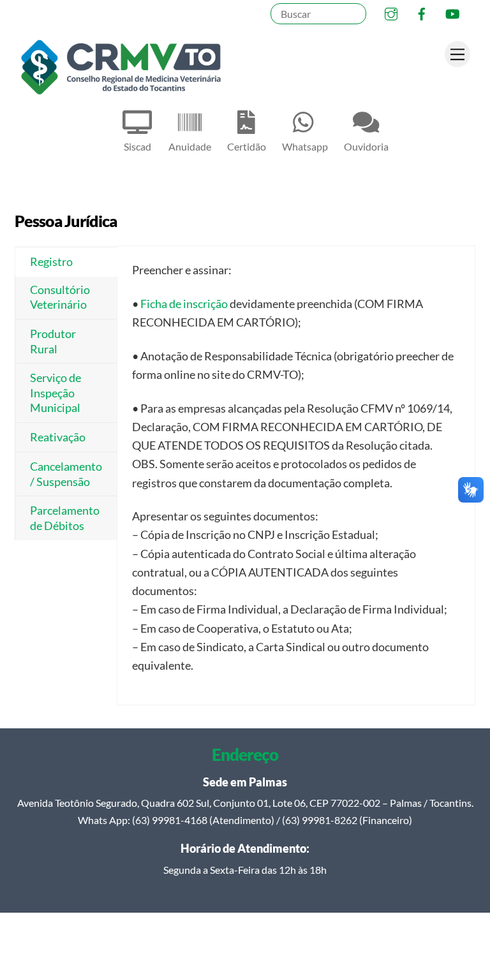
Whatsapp (305, 146)
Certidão (246, 146)
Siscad (137, 146)
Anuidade (189, 146)
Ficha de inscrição (184, 304)
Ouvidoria (366, 146)
